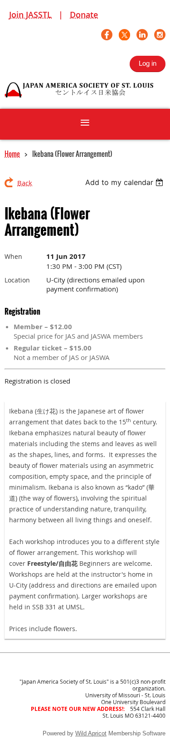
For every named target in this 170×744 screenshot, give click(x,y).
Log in (147, 63)
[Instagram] (159, 34)
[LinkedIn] (142, 34)
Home (12, 154)
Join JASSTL (30, 14)
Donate (84, 14)
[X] (124, 34)
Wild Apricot (91, 733)
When (13, 256)
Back (24, 182)
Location (17, 280)
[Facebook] (106, 34)
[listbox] (125, 182)
